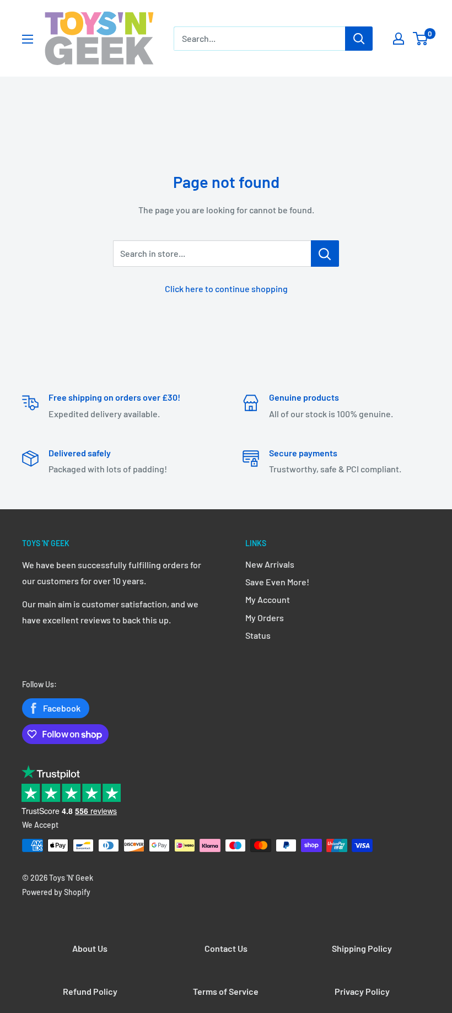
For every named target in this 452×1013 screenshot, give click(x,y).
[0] (421, 38)
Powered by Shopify (56, 892)
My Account (267, 599)
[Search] (359, 38)
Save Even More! (277, 581)
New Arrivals (269, 564)
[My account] (398, 39)
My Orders (264, 617)
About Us (89, 948)
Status (258, 635)
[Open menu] (27, 39)
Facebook (61, 708)
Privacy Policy (362, 991)
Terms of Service (226, 991)
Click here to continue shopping (226, 288)
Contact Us (226, 948)
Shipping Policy (362, 948)
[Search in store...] (325, 253)
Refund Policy (90, 991)
